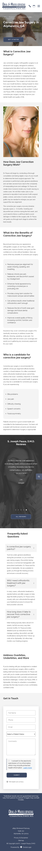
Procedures (12, 17)
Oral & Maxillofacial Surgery (24, 17)
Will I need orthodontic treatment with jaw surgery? (18, 583)
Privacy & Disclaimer (21, 838)
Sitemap (21, 840)
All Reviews (21, 516)
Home (5, 17)
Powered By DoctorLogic (21, 847)
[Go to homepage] (13, 6)
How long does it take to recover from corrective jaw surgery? (19, 614)
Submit (17, 775)
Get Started (13, 39)
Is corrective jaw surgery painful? (19, 547)
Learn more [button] (27, 768)
